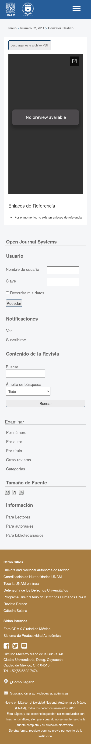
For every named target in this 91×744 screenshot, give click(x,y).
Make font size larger (21, 492)
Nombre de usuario (22, 269)
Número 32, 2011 (32, 28)
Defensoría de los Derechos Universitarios (36, 590)
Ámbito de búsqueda (23, 384)
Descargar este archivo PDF (29, 45)
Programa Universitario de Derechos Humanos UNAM (45, 596)
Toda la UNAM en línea (21, 583)
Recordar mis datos (27, 293)
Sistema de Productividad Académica (32, 635)
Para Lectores (18, 517)
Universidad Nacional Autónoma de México (36, 569)
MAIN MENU (76, 8)
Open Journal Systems (31, 241)
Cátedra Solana (15, 610)
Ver (9, 330)
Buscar (12, 367)
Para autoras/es (20, 526)
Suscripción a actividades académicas (39, 693)
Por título (14, 450)
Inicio (12, 28)
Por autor (14, 441)
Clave (11, 281)
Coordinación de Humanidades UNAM (33, 576)
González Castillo (61, 28)
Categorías (15, 469)
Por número (16, 432)
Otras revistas (18, 459)
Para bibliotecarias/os (25, 535)
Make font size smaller (7, 492)
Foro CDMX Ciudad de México (27, 628)
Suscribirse (16, 339)
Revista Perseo (15, 603)
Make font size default (14, 492)
